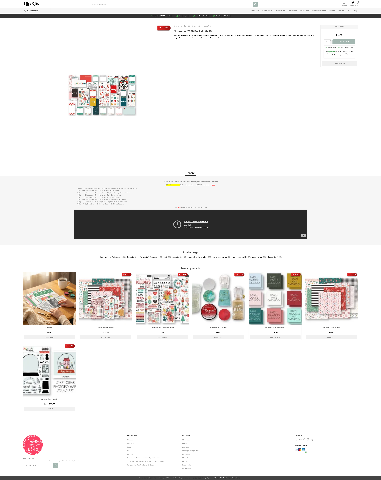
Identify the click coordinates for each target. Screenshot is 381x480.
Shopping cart (186, 454)
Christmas (103, 257)
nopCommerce (151, 478)
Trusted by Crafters (162, 16)
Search (255, 4)
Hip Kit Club (49, 328)
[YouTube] (300, 439)
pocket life (155, 257)
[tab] (190, 173)
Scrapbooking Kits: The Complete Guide (140, 465)
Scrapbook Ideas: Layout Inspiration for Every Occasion (145, 461)
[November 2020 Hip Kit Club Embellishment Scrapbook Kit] (162, 298)
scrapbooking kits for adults (197, 257)
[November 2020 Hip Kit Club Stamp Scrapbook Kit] (49, 370)
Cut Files (130, 454)
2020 (165, 257)
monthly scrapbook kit (239, 257)
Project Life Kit (117, 257)
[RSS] (311, 439)
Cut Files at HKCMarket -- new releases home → (227, 478)
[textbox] (171, 4)
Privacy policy (186, 465)
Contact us (131, 443)
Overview (191, 173)
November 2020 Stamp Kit (49, 399)
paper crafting (257, 257)
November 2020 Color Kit (218, 328)
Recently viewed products (190, 451)
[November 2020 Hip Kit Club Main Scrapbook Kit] (105, 298)
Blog (128, 451)
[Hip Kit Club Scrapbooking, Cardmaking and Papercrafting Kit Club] (49, 298)
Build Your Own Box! (202, 16)
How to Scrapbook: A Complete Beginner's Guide (143, 458)
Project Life (144, 257)
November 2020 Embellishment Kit (162, 328)
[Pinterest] (304, 439)
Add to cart (344, 42)
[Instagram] (308, 439)
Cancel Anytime (184, 16)
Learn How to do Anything (201, 478)
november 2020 (177, 257)
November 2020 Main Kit (106, 328)
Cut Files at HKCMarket (223, 16)
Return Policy (186, 468)
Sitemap (130, 440)
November (130, 257)
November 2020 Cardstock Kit (275, 328)
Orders (184, 443)
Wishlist (185, 458)
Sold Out (163, 27)
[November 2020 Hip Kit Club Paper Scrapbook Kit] (331, 298)
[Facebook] (296, 439)
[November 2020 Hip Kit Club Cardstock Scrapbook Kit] (275, 298)
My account (344, 5)
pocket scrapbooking (220, 257)
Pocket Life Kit (273, 257)
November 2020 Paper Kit (331, 328)
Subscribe (55, 465)
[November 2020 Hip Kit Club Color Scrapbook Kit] (218, 298)
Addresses (185, 447)
